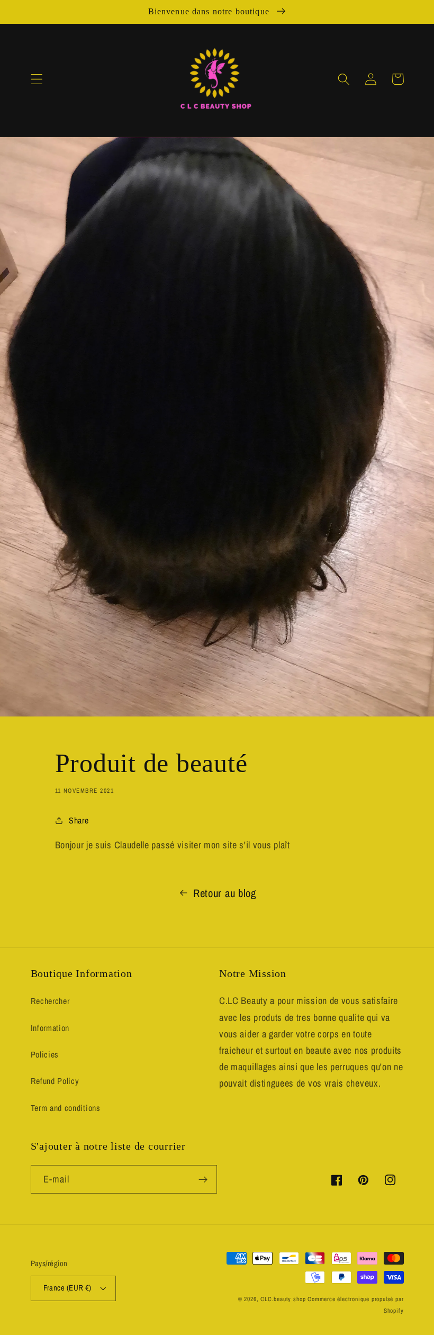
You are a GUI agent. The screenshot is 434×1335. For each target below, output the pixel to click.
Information (50, 1028)
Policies (45, 1054)
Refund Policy (55, 1081)
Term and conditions (66, 1108)
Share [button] (78, 820)
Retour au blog (224, 893)
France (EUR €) (67, 1288)
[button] (36, 79)
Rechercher (50, 1001)
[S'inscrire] (202, 1179)
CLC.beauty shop (282, 1299)
